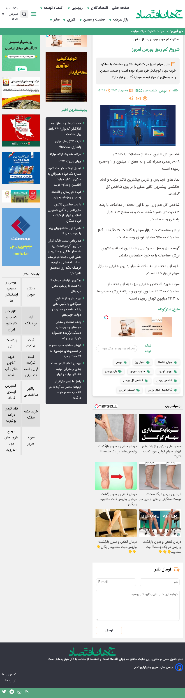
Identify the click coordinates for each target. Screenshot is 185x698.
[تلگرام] (131, 98)
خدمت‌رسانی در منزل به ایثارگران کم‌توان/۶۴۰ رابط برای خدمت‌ (64, 129)
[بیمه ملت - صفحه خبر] (21, 237)
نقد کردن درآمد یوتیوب (11, 415)
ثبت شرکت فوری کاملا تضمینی (31, 366)
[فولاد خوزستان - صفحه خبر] (21, 130)
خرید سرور (31, 441)
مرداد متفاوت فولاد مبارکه (65, 154)
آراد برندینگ (31, 320)
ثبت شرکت (30, 343)
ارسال (109, 630)
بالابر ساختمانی (31, 392)
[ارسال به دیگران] (138, 98)
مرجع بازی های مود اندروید (11, 440)
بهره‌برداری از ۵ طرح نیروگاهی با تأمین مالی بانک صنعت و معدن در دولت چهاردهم (66, 307)
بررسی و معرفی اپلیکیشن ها (11, 291)
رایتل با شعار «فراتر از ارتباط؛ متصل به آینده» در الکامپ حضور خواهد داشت (65, 390)
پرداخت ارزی (11, 343)
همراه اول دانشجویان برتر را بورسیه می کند (65, 231)
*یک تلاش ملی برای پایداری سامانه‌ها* (68, 144)
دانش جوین (31, 292)
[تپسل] (106, 317)
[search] (24, 14)
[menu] (33, 14)
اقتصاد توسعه (54, 8)
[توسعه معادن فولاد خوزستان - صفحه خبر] (21, 93)
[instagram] (19, 692)
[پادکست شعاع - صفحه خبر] (21, 52)
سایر (57, 20)
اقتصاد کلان (100, 8)
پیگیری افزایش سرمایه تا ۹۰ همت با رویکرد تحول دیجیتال (65, 286)
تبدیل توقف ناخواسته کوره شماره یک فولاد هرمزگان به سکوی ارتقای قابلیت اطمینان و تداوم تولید (64, 177)
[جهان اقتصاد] (159, 14)
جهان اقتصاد (117, 659)
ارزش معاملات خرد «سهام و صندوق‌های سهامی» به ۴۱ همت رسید (65, 351)
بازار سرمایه (121, 20)
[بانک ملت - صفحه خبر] (21, 196)
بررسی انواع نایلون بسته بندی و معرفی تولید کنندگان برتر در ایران (66, 369)
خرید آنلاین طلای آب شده (11, 366)
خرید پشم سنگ (31, 415)
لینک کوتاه (148, 348)
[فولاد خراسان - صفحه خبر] (21, 168)
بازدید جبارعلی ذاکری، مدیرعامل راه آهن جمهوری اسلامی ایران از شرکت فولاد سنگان (64, 213)
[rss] (27, 692)
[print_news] (145, 98)
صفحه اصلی (120, 8)
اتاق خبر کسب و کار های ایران (11, 320)
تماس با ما (9, 674)
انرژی (71, 20)
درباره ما (11, 680)
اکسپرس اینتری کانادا (11, 392)
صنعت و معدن (94, 20)
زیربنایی (77, 8)
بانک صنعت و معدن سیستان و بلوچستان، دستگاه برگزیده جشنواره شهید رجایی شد (66, 330)
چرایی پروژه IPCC (152, 31)
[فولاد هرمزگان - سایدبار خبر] (66, 77)
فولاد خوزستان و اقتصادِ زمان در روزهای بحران (66, 194)
